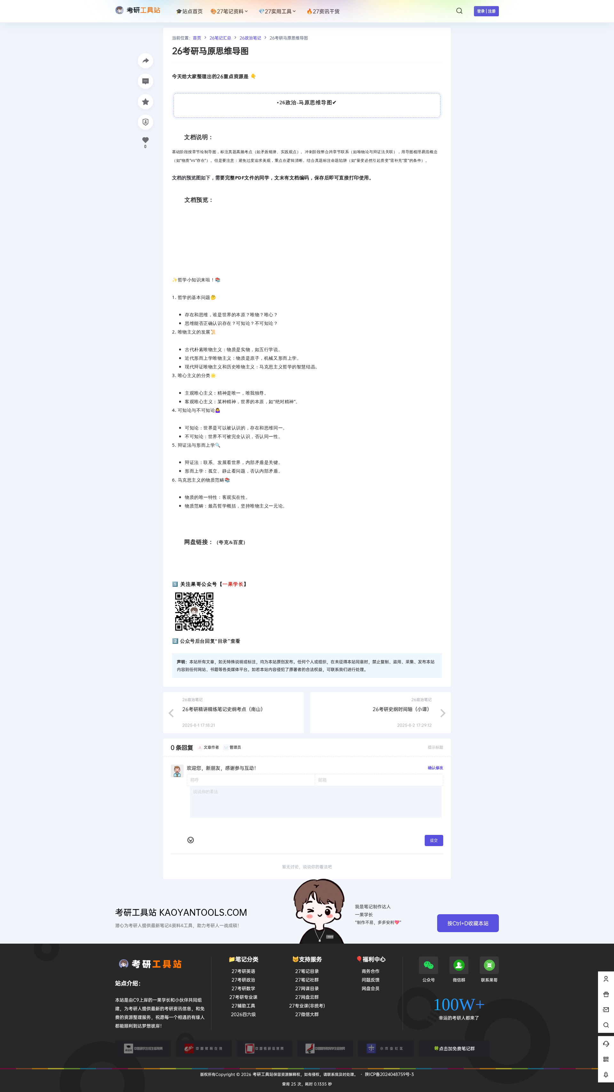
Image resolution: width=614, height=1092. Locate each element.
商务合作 (371, 971)
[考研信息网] (265, 1048)
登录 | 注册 (486, 11)
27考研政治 (243, 980)
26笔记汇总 (220, 38)
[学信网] (325, 1048)
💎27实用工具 (275, 11)
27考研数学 (243, 988)
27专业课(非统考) (307, 1005)
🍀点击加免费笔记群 (454, 1048)
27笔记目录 (307, 971)
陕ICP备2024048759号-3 (389, 1074)
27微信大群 (307, 1014)
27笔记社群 (307, 980)
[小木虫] (386, 1048)
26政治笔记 (250, 38)
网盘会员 (371, 988)
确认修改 (435, 767)
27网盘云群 (307, 997)
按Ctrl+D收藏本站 (468, 923)
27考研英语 (243, 971)
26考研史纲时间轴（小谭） (402, 709)
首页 (197, 38)
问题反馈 (371, 980)
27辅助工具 (243, 1005)
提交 (434, 840)
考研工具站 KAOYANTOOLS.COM (181, 912)
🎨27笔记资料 (227, 11)
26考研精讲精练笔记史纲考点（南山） (223, 709)
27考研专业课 (243, 997)
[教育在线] (204, 1048)
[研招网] (143, 1048)
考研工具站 (262, 1074)
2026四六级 (243, 1014)
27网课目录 (307, 988)
